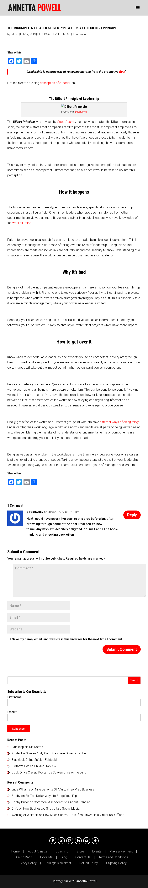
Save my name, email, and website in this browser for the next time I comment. (67, 639)
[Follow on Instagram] (69, 840)
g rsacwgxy (35, 512)
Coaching (62, 851)
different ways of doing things (120, 422)
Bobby (16, 796)
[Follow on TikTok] (95, 840)
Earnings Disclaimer (58, 863)
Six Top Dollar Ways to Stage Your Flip (51, 796)
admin (14, 34)
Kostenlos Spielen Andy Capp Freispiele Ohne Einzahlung (49, 753)
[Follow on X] (61, 840)
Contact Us (82, 857)
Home (15, 851)
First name (14, 697)
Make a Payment (121, 851)
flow (122, 72)
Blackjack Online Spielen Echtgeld (34, 760)
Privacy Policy (27, 863)
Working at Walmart (25, 815)
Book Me (46, 857)
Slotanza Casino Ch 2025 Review (34, 766)
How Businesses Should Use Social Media (51, 808)
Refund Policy (88, 863)
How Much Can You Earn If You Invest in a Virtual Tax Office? (83, 815)
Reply (132, 515)
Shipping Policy (116, 863)
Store (80, 851)
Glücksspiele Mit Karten (27, 747)
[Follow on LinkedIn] (78, 840)
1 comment (79, 34)
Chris (15, 808)
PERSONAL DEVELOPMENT (54, 34)
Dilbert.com (81, 111)
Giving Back (24, 857)
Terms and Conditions (113, 857)
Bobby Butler (20, 802)
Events (96, 851)
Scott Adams (66, 122)
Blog (64, 857)
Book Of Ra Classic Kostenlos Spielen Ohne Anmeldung (49, 772)
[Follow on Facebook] (52, 840)
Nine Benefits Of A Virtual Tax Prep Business (64, 789)
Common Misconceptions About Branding (62, 802)
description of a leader (55, 83)
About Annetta (37, 851)
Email (12, 712)
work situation (21, 223)
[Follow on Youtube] (86, 840)
